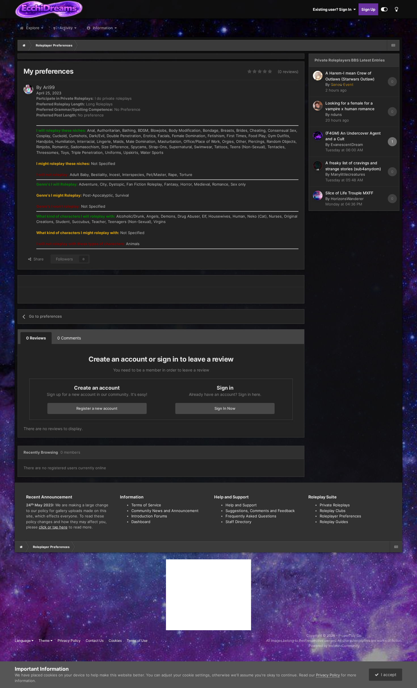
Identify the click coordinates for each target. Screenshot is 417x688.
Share (37, 259)
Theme (44, 640)
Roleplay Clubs (333, 510)
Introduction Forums (149, 516)
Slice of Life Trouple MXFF (349, 193)
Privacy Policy (69, 640)
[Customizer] (384, 9)
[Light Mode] (396, 9)
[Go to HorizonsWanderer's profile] (318, 195)
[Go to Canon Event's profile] (318, 75)
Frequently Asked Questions (251, 516)
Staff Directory (238, 521)
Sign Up (368, 9)
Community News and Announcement (165, 510)
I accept (387, 674)
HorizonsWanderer (347, 198)
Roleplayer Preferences (340, 516)
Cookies (115, 640)
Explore (32, 28)
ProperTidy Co (349, 635)
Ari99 (49, 87)
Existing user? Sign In (333, 9)
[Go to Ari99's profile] (28, 89)
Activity (65, 28)
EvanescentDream (347, 144)
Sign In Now (224, 408)
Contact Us (95, 640)
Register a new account (96, 408)
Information (103, 28)
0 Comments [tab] (69, 337)
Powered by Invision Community (334, 646)
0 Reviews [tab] (36, 337)
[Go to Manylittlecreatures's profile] (318, 165)
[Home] (24, 45)
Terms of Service (146, 505)
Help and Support (241, 505)
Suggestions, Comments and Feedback (260, 510)
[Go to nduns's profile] (318, 106)
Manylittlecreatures (348, 174)
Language (23, 640)
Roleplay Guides (334, 521)
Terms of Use (137, 640)
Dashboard (140, 521)
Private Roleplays (335, 505)
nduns (336, 114)
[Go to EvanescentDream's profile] (318, 136)
